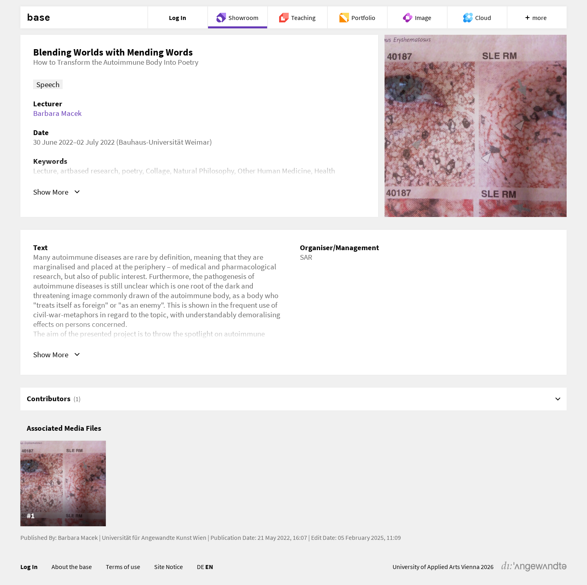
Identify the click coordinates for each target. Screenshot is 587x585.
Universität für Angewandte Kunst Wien (154, 537)
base (38, 18)
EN (209, 567)
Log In (29, 567)
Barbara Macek (57, 113)
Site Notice (168, 567)
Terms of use (123, 567)
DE (200, 567)
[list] (293, 483)
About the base (72, 567)
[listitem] (63, 483)
